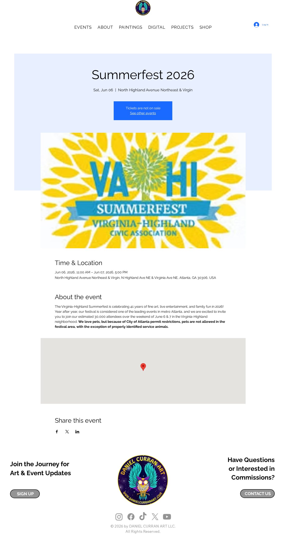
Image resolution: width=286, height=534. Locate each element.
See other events (143, 113)
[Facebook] (131, 516)
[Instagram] (119, 516)
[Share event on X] (67, 431)
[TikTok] (143, 516)
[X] (155, 516)
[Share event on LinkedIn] (77, 431)
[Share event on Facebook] (57, 431)
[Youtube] (167, 516)
